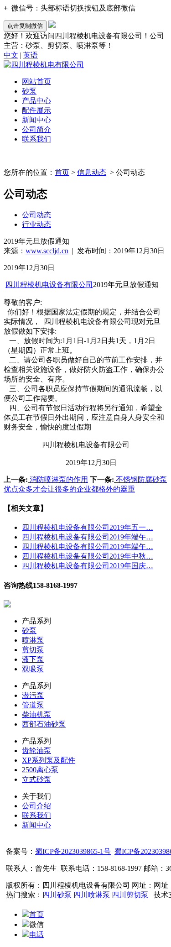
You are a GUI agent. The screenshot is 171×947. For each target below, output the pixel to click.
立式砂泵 (36, 779)
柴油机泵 (36, 714)
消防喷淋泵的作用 (58, 479)
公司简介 (36, 129)
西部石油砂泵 (44, 724)
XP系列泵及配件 (48, 760)
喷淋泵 (33, 640)
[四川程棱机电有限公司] (44, 64)
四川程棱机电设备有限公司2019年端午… (87, 537)
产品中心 (36, 101)
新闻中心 (36, 120)
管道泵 (33, 705)
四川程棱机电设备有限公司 (49, 284)
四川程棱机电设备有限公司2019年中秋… (87, 556)
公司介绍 (36, 806)
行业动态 (36, 224)
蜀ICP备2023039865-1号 (73, 851)
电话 (36, 934)
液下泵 (33, 659)
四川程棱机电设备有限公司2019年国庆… (87, 566)
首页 (62, 172)
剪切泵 (33, 650)
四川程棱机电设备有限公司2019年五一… (87, 527)
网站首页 (36, 81)
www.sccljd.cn (47, 251)
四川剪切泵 (130, 895)
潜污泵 (33, 695)
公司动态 (36, 215)
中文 (11, 55)
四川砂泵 (57, 895)
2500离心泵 (40, 770)
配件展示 (36, 110)
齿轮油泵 (36, 750)
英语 (30, 55)
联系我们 (36, 139)
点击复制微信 (25, 25)
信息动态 (91, 172)
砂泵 (29, 91)
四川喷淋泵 (91, 895)
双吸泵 (33, 669)
